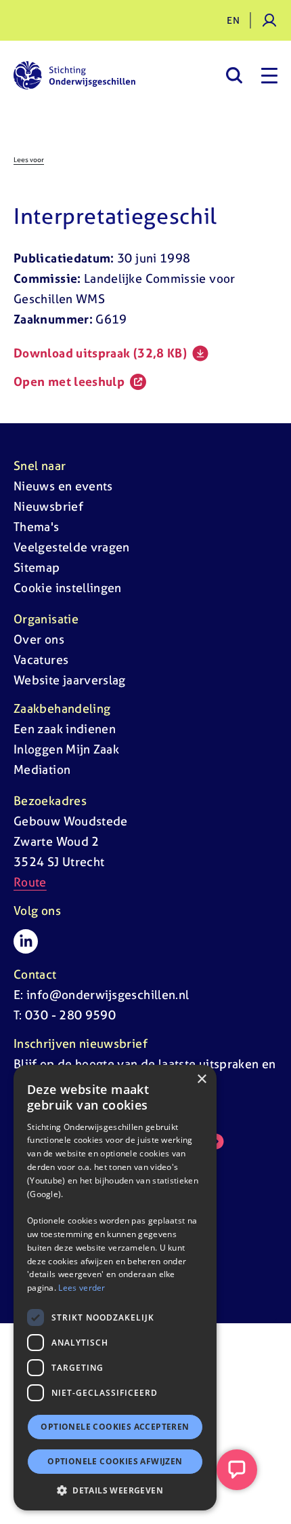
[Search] (233, 75)
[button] (115, 1490)
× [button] (201, 1079)
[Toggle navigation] (269, 75)
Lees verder (81, 1287)
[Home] (74, 75)
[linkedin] (26, 941)
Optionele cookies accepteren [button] (115, 1426)
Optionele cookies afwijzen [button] (114, 1461)
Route (30, 882)
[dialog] (115, 1287)
